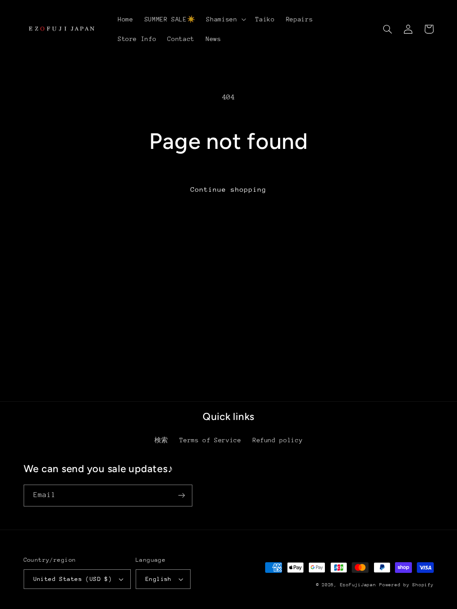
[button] (225, 19)
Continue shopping (229, 189)
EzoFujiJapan (358, 585)
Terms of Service (210, 440)
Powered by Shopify (406, 585)
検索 (161, 440)
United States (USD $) (72, 579)
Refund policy (278, 440)
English (158, 579)
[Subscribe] (181, 495)
